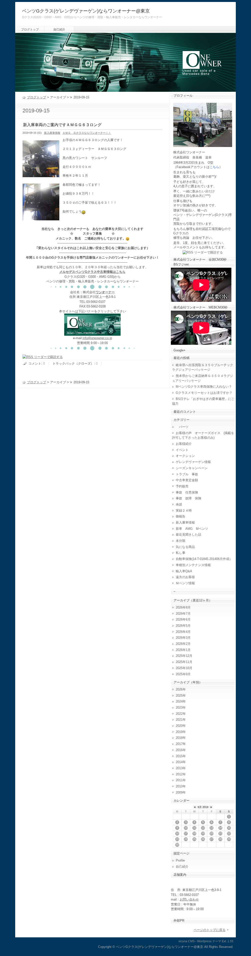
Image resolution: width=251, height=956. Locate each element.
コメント (34, 363)
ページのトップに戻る (210, 930)
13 (211, 827)
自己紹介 (59, 29)
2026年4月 (183, 632)
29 (228, 838)
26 (202, 838)
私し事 (180, 553)
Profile (180, 860)
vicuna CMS (186, 941)
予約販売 (182, 486)
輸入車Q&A (184, 571)
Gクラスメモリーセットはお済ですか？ (204, 393)
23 (177, 838)
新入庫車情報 (52, 132)
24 (185, 838)
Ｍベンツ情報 (185, 583)
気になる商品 (185, 547)
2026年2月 (183, 644)
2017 (179, 744)
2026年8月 (183, 607)
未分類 (180, 541)
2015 (179, 756)
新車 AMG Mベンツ (193, 529)
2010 (179, 786)
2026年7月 (183, 613)
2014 (179, 762)
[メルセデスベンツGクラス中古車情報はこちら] (92, 333)
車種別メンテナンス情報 (193, 565)
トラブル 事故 (187, 474)
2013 (179, 768)
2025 (179, 695)
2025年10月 (184, 668)
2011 (179, 780)
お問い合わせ (189, 899)
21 (220, 833)
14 (220, 827)
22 (228, 833)
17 (185, 833)
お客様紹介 (184, 444)
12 (202, 827)
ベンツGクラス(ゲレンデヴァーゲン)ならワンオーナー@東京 (86, 10)
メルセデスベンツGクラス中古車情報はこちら (92, 272)
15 (228, 827)
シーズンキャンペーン (192, 468)
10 (185, 827)
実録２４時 (184, 510)
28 (220, 838)
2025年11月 (184, 662)
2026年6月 (183, 619)
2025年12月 (184, 656)
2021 (179, 719)
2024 (179, 701)
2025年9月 (183, 674)
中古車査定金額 (187, 480)
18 (194, 833)
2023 (179, 707)
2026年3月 (183, 637)
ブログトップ (30, 29)
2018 (179, 738)
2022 (179, 714)
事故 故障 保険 (188, 498)
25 (194, 838)
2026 (179, 689)
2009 (179, 792)
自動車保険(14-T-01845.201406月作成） (204, 559)
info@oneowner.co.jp (97, 338)
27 (211, 838)
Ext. (224, 941)
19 (202, 833)
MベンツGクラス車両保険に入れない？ (204, 386)
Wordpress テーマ (209, 941)
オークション (185, 456)
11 (194, 827)
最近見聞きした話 (188, 534)
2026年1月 (183, 650)
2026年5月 (183, 625)
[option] (83, 211)
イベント (182, 450)
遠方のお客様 (185, 577)
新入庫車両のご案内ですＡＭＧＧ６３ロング (62, 125)
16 (177, 833)
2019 (179, 732)
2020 (179, 726)
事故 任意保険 (187, 492)
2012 (179, 774)
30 (177, 844)
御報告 (180, 516)
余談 (179, 504)
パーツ (182, 427)
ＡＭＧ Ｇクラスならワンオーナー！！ (87, 132)
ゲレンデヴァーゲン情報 (193, 462)
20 (211, 833)
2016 (179, 750)
